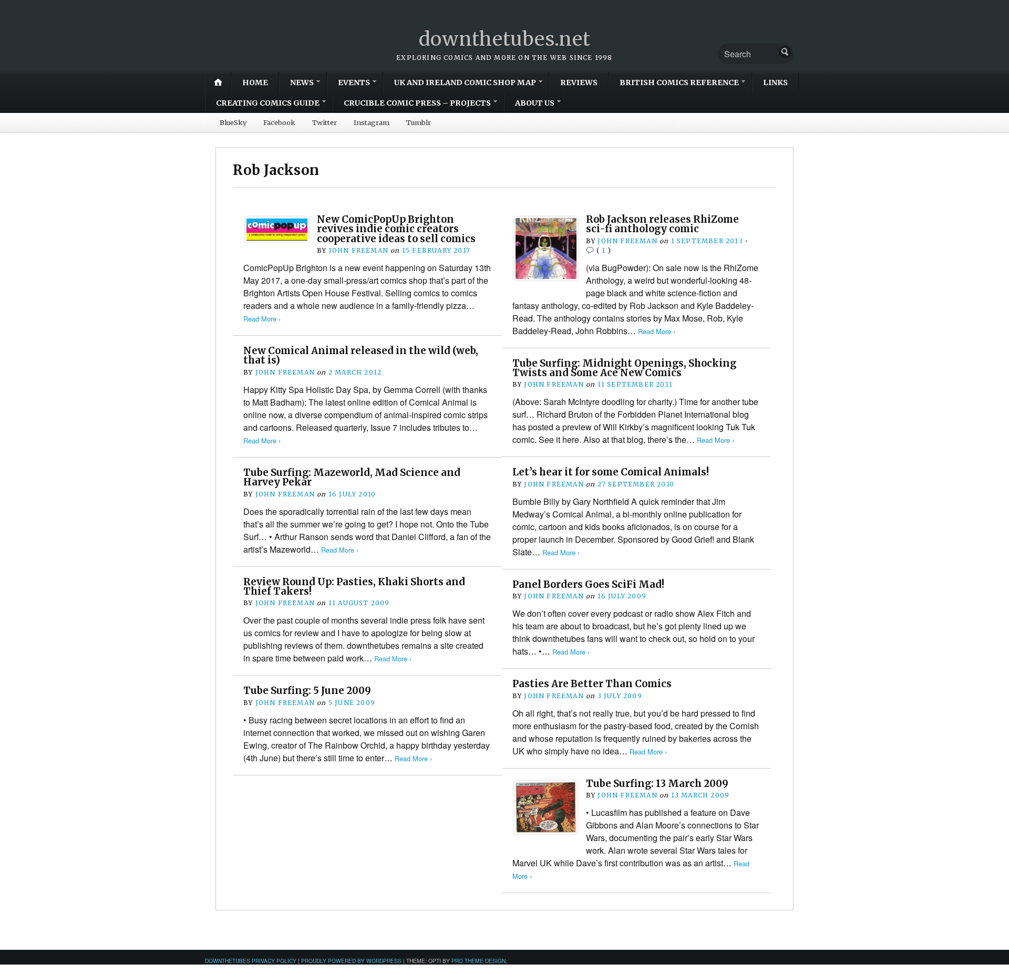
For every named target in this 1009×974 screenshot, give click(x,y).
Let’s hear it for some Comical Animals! (610, 472)
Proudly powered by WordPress (351, 961)
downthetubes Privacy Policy (250, 961)
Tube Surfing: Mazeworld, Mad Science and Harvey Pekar (351, 477)
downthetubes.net (505, 39)
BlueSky (233, 122)
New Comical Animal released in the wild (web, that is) (360, 355)
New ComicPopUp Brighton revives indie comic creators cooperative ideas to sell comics (396, 229)
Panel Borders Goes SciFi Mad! (588, 584)
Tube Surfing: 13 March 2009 (657, 784)
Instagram (371, 122)
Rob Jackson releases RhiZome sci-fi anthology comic (662, 224)
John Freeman (358, 250)
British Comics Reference (679, 82)
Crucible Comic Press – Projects (417, 103)
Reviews (579, 82)
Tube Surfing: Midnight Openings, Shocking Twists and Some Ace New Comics (624, 368)
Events (354, 82)
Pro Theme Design (478, 961)
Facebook (279, 122)
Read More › (262, 319)
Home (255, 82)
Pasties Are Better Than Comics (592, 684)
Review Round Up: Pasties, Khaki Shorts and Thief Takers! (354, 586)
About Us (534, 103)
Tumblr (418, 122)
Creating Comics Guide (268, 103)
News (302, 82)
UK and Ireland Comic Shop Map (465, 82)
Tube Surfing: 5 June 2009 (307, 691)
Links (775, 82)
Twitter (324, 122)
